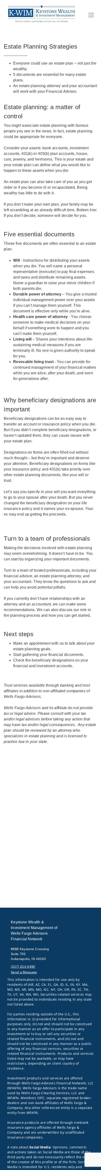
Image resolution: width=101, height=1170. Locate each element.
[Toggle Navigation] (91, 15)
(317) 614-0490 (23, 966)
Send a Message (24, 972)
